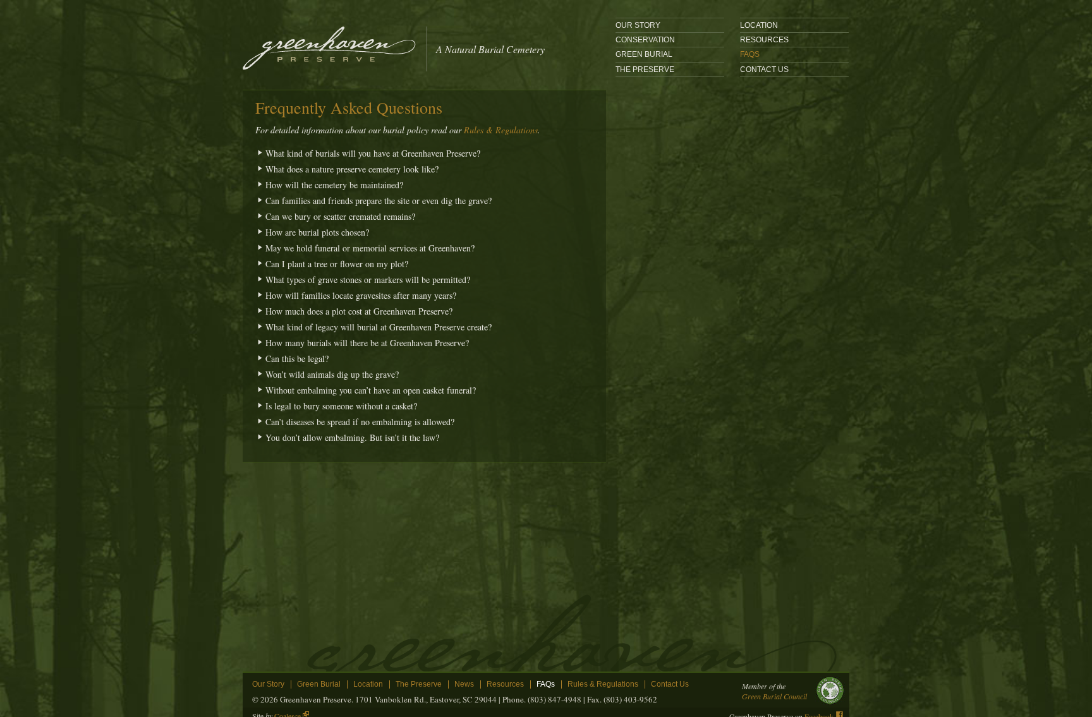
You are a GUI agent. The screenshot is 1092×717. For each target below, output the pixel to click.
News (464, 684)
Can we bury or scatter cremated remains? (340, 216)
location (759, 25)
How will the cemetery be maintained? (334, 185)
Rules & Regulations (501, 130)
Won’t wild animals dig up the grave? (332, 374)
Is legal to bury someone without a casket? (341, 406)
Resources (764, 39)
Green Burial (644, 54)
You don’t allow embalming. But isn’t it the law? (352, 437)
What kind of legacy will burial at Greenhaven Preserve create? (378, 327)
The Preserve (645, 69)
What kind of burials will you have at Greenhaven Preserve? (372, 153)
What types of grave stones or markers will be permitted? (367, 280)
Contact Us (764, 69)
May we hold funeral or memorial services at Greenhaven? (370, 248)
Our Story (638, 25)
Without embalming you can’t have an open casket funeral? (370, 390)
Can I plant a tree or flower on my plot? (336, 264)
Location (368, 684)
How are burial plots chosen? (317, 232)
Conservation (645, 39)
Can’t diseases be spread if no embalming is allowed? (359, 422)
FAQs (750, 54)
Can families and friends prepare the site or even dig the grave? (378, 201)
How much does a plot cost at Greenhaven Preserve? (358, 311)
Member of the (774, 691)
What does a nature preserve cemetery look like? (352, 169)
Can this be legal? (297, 358)
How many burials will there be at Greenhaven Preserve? (367, 343)
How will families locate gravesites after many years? (360, 295)
